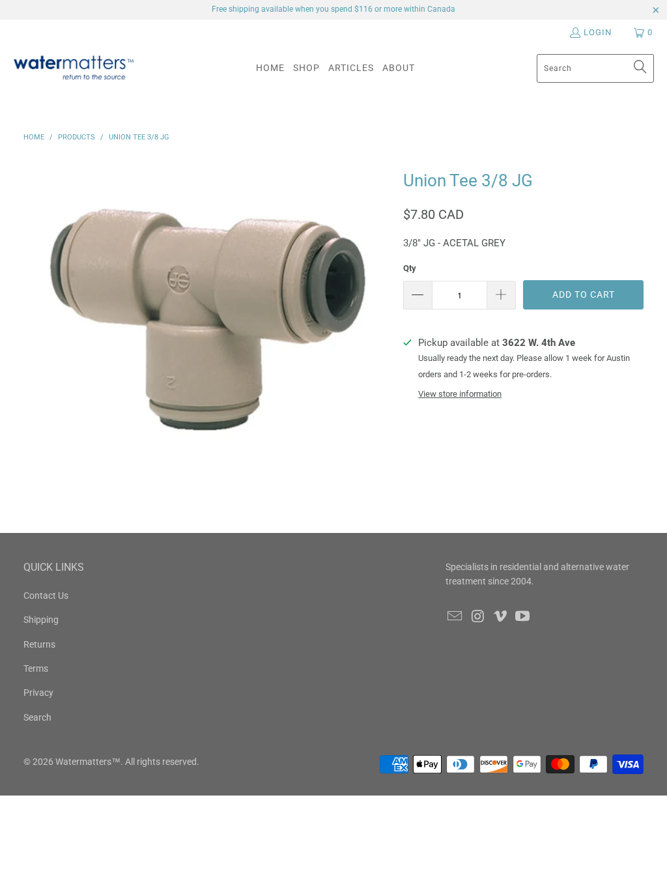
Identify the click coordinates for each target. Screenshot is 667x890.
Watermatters (83, 761)
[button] (306, 68)
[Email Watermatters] (455, 617)
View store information (460, 394)
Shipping (41, 619)
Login (598, 32)
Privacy (38, 692)
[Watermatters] (73, 68)
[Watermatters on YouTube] (523, 617)
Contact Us (45, 595)
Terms (35, 668)
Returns (39, 644)
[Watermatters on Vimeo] (500, 617)
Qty (409, 268)
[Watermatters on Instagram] (478, 617)
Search (37, 717)
